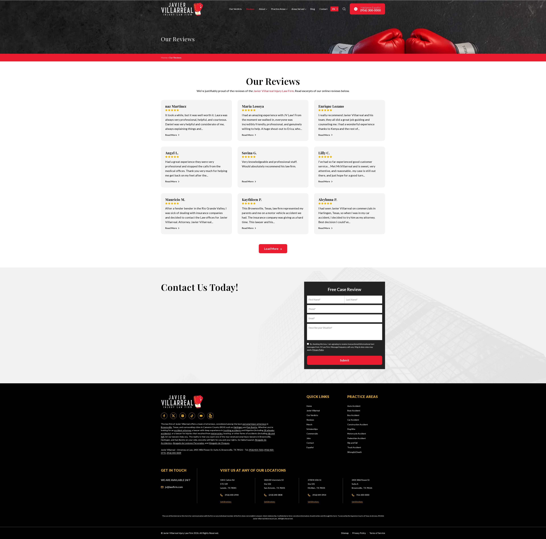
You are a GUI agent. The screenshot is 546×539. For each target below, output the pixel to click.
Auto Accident (353, 406)
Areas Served (297, 9)
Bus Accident (353, 415)
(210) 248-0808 (275, 495)
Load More (271, 248)
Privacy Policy (318, 350)
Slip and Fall (352, 443)
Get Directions (225, 502)
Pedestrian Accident (356, 438)
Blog (312, 9)
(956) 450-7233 (256, 450)
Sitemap (345, 533)
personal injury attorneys (254, 424)
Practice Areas (278, 9)
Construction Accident (357, 424)
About (262, 9)
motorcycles (217, 433)
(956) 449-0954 (319, 495)
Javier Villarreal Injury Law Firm (273, 91)
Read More (171, 135)
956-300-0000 (362, 495)
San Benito (252, 427)
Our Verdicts (235, 9)
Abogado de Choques (219, 443)
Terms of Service (377, 533)
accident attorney (182, 430)
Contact (323, 9)
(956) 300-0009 (174, 453)
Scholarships (312, 429)
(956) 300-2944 (232, 495)
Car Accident (353, 420)
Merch (309, 424)
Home (164, 57)
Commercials (312, 433)
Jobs (309, 438)
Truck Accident (354, 447)
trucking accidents (232, 430)
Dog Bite (351, 429)
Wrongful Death (354, 452)
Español (310, 447)
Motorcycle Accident (356, 433)
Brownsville (166, 427)
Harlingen (238, 427)
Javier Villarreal (313, 410)
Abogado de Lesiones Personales (188, 443)
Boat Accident (353, 410)
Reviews (250, 9)
